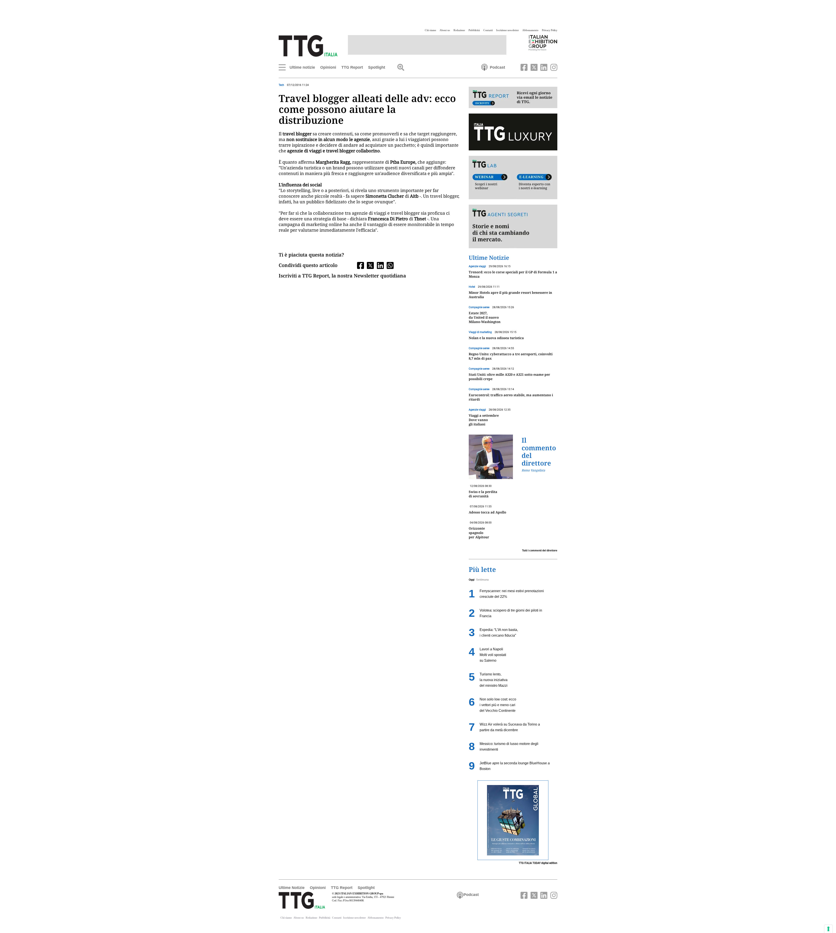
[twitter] (533, 67)
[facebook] (524, 67)
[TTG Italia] (308, 45)
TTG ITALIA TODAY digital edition (538, 863)
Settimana (482, 579)
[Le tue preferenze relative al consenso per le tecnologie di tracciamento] (828, 929)
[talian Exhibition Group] (543, 42)
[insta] (552, 67)
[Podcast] (484, 67)
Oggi (471, 579)
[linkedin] (543, 67)
